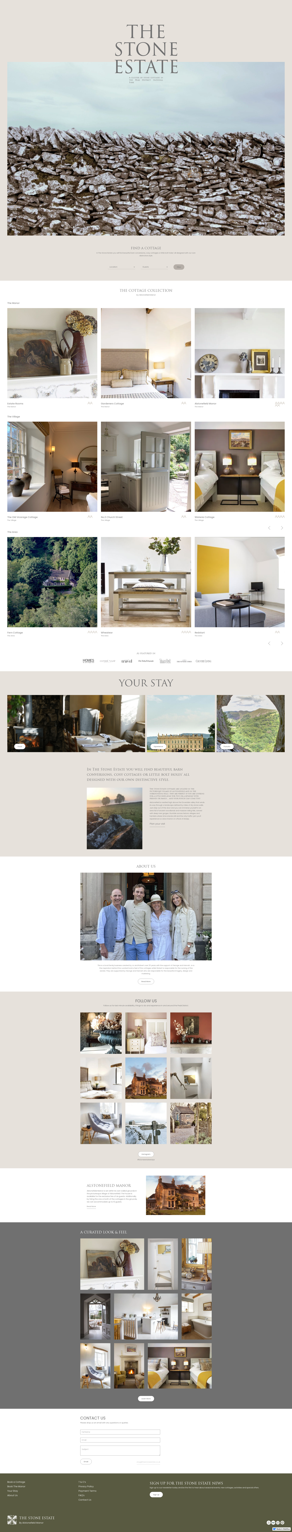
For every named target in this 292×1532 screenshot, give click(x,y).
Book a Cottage (16, 1482)
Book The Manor (16, 1486)
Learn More (146, 1398)
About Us (12, 1495)
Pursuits (227, 746)
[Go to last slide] (269, 528)
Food (20, 746)
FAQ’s (81, 1495)
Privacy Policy (86, 1486)
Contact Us (84, 1499)
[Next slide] (282, 528)
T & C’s (82, 1482)
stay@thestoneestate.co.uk (148, 1462)
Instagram (146, 1154)
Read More (146, 981)
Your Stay (12, 1490)
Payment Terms (87, 1490)
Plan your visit (157, 823)
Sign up (156, 1494)
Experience (158, 746)
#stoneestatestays (146, 1159)
